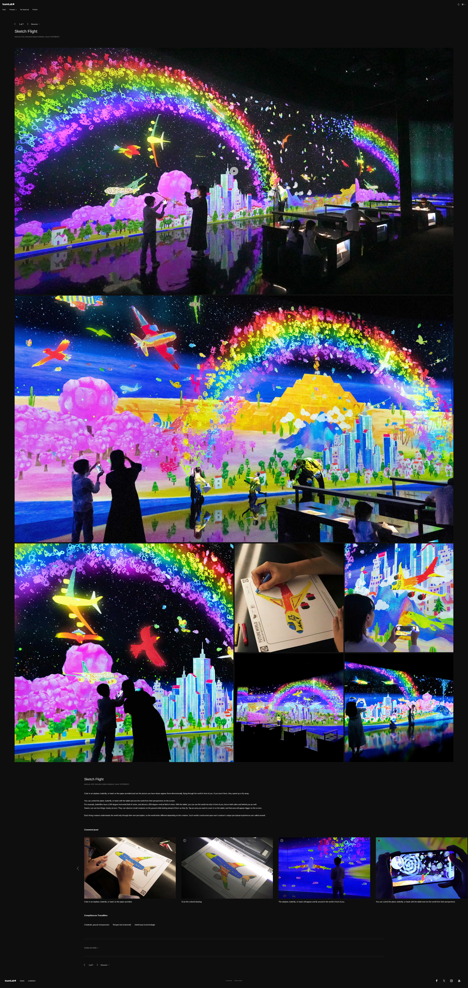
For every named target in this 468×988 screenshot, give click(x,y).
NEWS (22, 981)
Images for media (90, 948)
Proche (35, 9)
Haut (4, 9)
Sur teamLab (24, 9)
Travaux (12, 9)
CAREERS (31, 981)
